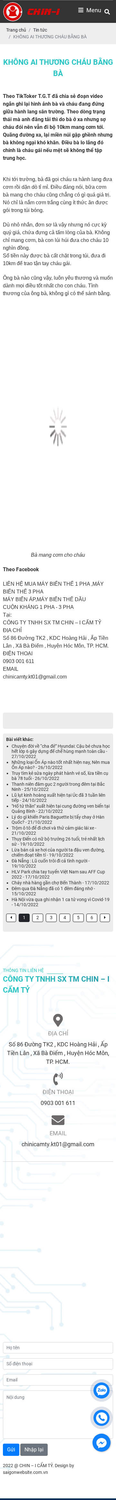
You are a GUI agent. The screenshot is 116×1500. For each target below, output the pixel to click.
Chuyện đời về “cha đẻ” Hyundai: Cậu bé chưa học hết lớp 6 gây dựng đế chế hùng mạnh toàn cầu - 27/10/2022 (61, 751)
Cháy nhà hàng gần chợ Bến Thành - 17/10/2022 (60, 882)
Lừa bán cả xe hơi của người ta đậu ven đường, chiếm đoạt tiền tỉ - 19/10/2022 (58, 852)
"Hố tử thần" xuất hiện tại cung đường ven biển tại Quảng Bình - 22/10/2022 (61, 808)
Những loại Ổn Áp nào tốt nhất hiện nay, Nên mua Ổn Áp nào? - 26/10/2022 (61, 765)
